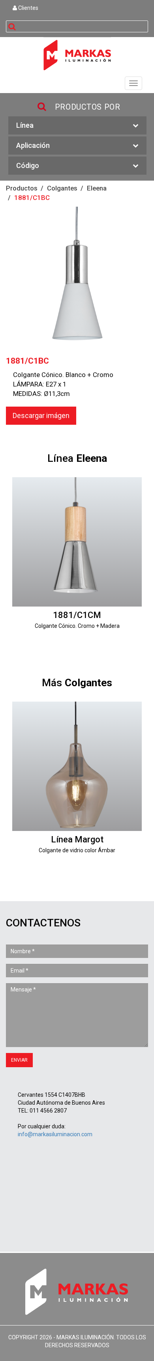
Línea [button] (25, 125)
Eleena (97, 188)
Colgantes (62, 188)
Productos (22, 188)
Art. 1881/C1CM (77, 561)
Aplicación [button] (33, 145)
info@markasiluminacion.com (55, 1134)
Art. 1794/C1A (77, 786)
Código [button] (27, 165)
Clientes (27, 8)
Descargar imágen (41, 415)
